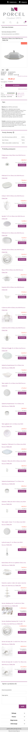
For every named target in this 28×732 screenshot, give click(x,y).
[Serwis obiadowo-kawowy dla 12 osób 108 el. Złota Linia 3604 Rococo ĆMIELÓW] (8, 630)
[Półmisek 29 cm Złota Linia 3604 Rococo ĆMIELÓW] (8, 240)
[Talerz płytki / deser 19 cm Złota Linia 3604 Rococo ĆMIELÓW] (8, 531)
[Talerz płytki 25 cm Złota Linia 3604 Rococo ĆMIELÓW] (8, 392)
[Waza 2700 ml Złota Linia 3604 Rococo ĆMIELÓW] (8, 278)
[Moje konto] (17, 22)
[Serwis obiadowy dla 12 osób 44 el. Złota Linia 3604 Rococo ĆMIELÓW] (8, 610)
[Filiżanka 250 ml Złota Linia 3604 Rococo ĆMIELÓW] (8, 259)
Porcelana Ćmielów (9, 94)
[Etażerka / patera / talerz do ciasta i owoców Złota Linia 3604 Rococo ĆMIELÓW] (8, 592)
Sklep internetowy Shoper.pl (14, 731)
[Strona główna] (14, 12)
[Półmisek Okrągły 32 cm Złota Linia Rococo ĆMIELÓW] (8, 356)
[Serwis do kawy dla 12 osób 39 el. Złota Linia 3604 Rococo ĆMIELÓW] (8, 651)
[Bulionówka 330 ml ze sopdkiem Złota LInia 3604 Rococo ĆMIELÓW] (8, 572)
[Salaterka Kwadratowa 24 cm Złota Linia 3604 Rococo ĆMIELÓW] (8, 373)
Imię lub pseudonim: (7, 690)
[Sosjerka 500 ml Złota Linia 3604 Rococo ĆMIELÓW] (8, 296)
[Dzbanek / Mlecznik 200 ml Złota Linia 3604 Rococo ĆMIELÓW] (8, 470)
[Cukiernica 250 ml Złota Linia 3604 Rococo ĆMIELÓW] (8, 337)
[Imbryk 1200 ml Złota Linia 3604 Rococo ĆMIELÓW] (8, 205)
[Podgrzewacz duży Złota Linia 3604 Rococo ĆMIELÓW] (8, 164)
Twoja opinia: (5, 695)
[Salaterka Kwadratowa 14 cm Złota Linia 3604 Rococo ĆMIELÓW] (8, 413)
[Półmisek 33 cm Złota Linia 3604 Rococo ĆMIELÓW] (8, 185)
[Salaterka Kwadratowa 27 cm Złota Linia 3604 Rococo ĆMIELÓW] (8, 490)
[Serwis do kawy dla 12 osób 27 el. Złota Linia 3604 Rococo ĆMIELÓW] (8, 671)
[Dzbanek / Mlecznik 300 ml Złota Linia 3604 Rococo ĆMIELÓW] (8, 511)
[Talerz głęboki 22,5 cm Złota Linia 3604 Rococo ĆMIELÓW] (8, 433)
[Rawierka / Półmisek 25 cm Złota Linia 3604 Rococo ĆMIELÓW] (8, 451)
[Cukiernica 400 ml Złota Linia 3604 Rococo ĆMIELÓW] (8, 317)
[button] (3, 22)
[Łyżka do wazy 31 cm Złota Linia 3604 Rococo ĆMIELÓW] (8, 551)
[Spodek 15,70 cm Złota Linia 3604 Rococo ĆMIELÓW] (8, 223)
